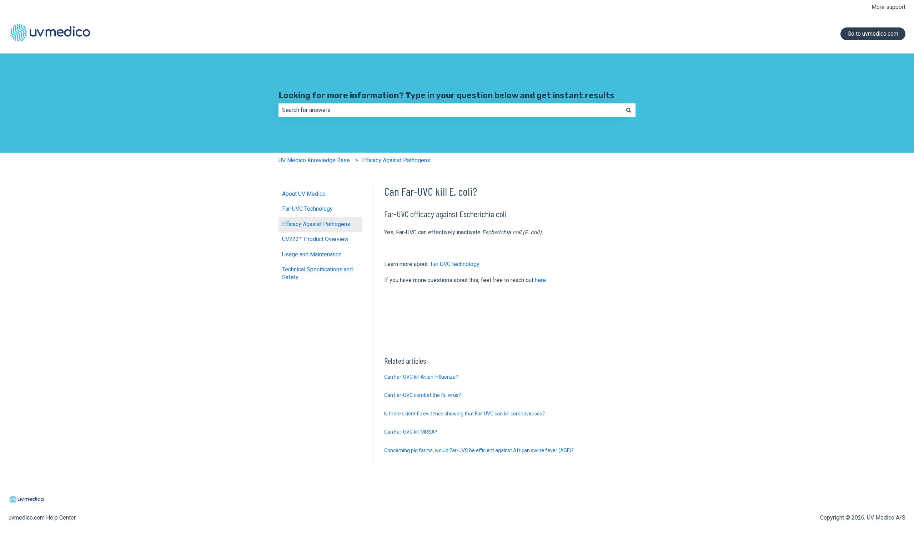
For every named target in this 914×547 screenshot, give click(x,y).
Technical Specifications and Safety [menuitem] (317, 273)
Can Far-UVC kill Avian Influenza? (421, 377)
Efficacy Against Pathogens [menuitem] (316, 224)
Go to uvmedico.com (873, 33)
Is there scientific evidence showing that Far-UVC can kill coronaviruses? (464, 413)
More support (888, 7)
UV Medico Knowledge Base (314, 160)
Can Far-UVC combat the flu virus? (422, 395)
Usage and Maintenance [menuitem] (312, 254)
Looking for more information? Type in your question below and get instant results (446, 95)
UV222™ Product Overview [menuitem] (315, 239)
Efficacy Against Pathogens (396, 160)
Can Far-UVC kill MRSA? (410, 432)
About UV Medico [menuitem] (304, 193)
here (540, 280)
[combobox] (450, 110)
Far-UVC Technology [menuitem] (307, 208)
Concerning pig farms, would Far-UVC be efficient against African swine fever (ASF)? (479, 450)
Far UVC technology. (454, 264)
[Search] (629, 110)
